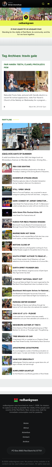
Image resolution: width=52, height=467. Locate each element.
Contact (26, 437)
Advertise (26, 432)
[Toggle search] (43, 4)
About (26, 428)
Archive (26, 441)
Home (26, 423)
